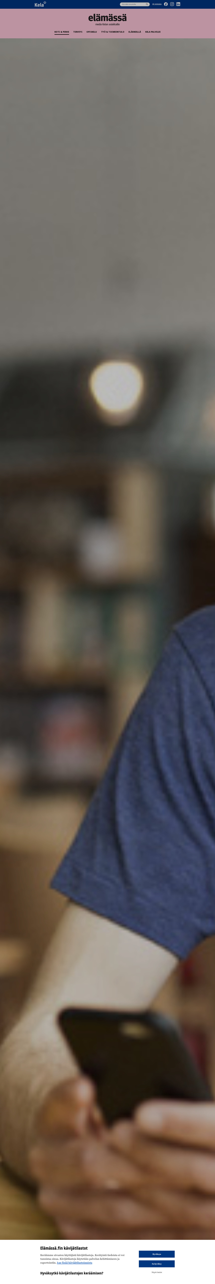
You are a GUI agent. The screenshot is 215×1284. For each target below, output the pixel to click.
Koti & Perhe (61, 31)
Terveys (77, 31)
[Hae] (147, 4)
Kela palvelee (153, 31)
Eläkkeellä (135, 31)
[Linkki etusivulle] (107, 17)
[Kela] (40, 4)
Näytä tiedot (157, 1272)
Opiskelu (91, 31)
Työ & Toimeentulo (112, 31)
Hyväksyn (157, 1254)
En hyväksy (157, 1264)
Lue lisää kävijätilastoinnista (74, 1262)
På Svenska (156, 4)
